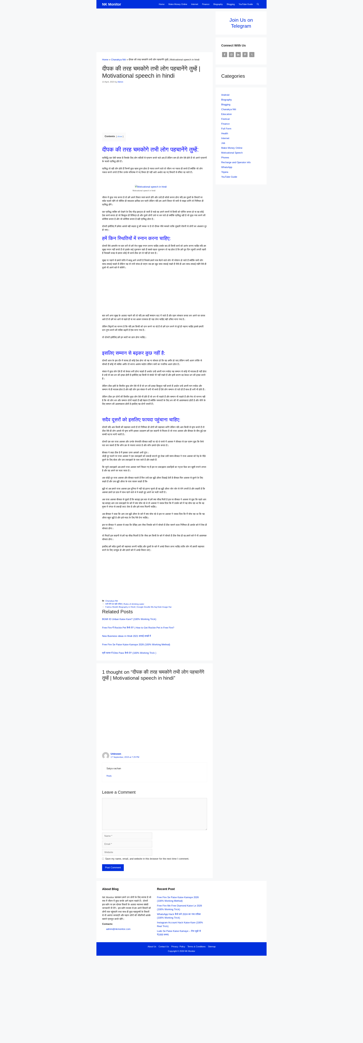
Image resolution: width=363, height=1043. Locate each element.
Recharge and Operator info (236, 162)
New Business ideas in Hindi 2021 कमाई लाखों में (126, 636)
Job (223, 143)
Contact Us (164, 946)
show (119, 136)
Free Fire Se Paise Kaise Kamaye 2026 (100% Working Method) (136, 644)
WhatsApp (226, 167)
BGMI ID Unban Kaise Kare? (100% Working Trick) (129, 619)
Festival (225, 119)
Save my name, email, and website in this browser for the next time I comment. (147, 858)
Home (161, 4)
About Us (152, 946)
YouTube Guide (246, 4)
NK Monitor (111, 4)
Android (225, 95)
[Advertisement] (154, 31)
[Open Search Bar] (258, 4)
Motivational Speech (232, 152)
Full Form (226, 128)
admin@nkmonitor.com (118, 929)
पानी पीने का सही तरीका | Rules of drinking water (124, 604)
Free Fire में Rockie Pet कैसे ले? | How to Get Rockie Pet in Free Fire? (138, 627)
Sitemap (212, 946)
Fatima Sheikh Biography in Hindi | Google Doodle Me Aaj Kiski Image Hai (138, 607)
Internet (194, 4)
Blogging (231, 4)
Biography (218, 4)
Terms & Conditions (196, 946)
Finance (205, 4)
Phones (225, 157)
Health (224, 133)
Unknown (116, 754)
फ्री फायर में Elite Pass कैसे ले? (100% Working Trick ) (129, 653)
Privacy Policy (178, 946)
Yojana (224, 172)
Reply (109, 776)
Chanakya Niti (118, 59)
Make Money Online (177, 4)
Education (226, 114)
